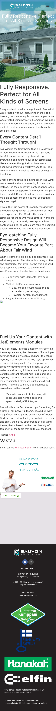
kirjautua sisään (23, 447)
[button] (47, 5)
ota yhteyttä (28, 464)
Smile (12, 434)
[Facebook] (25, 562)
